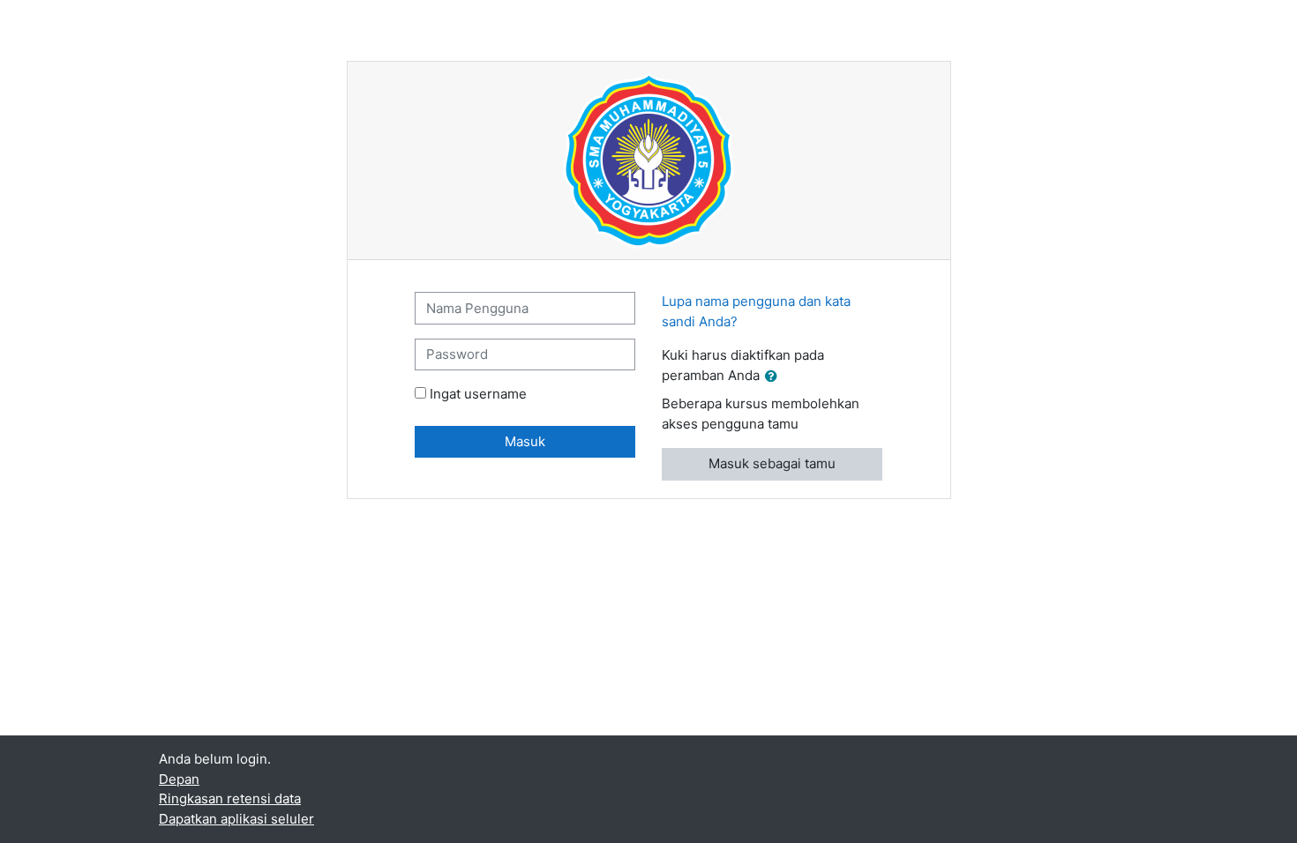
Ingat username (478, 393)
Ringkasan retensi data (230, 798)
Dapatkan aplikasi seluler (236, 818)
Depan (179, 779)
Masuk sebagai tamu (772, 463)
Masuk (525, 441)
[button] (774, 377)
